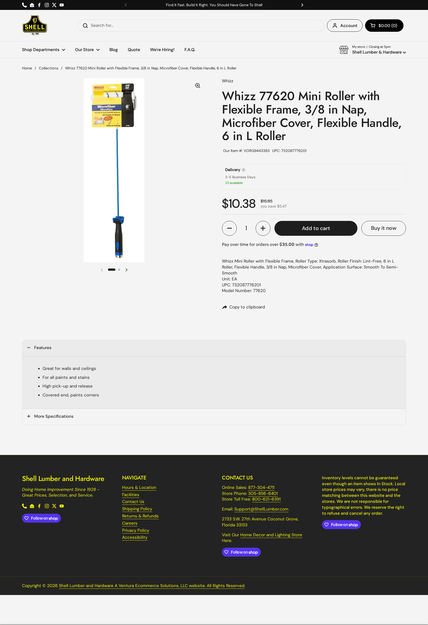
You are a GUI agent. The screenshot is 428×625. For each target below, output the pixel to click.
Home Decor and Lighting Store (271, 534)
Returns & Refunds (140, 516)
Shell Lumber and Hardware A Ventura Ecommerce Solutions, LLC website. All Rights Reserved (151, 585)
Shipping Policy (137, 508)
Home (27, 68)
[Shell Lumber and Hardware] (35, 25)
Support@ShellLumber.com (261, 509)
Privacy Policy (135, 530)
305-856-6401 (263, 493)
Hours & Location (139, 487)
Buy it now (383, 228)
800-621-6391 (266, 499)
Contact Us (133, 501)
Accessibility (134, 537)
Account (348, 25)
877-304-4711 (261, 487)
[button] (384, 25)
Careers (129, 523)
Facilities (130, 494)
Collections (48, 68)
